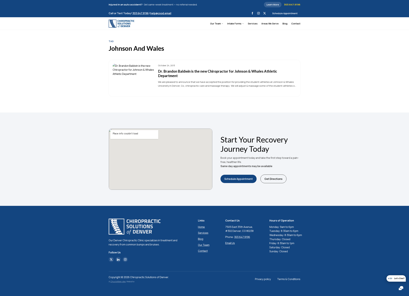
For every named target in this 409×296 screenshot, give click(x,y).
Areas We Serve (270, 23)
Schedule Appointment (284, 13)
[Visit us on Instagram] (258, 13)
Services (253, 23)
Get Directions (273, 179)
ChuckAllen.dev (118, 281)
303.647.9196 (292, 4)
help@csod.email (160, 13)
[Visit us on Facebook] (252, 13)
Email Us (230, 243)
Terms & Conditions (288, 279)
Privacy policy (263, 279)
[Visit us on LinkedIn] (118, 259)
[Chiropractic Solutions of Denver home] (121, 24)
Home (201, 227)
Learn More (272, 4)
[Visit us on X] (264, 13)
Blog (284, 23)
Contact (295, 23)
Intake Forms (234, 23)
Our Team (215, 23)
